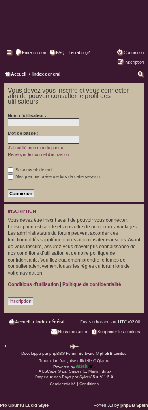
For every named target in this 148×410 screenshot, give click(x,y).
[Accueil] (74, 29)
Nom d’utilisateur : (27, 115)
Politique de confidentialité (91, 284)
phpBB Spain (134, 405)
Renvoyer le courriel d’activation (38, 154)
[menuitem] (30, 52)
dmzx (106, 371)
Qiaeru (103, 360)
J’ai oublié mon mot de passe (35, 147)
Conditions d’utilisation (33, 284)
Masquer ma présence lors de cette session (57, 176)
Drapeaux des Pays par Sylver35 (65, 377)
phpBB (55, 353)
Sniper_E (77, 371)
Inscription (20, 301)
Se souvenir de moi (33, 169)
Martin (93, 371)
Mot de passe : (23, 133)
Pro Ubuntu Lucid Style (24, 405)
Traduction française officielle (65, 360)
